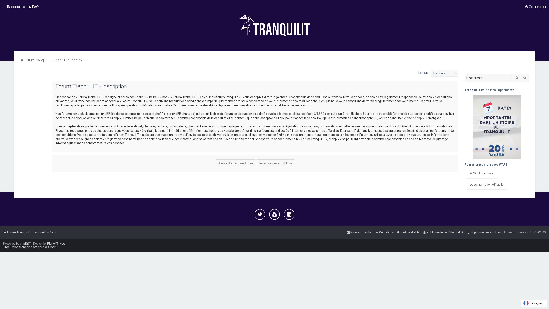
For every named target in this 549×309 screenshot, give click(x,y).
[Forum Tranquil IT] (274, 25)
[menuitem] (33, 7)
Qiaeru (52, 247)
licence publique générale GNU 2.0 (301, 113)
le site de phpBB (381, 113)
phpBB (24, 243)
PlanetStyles (56, 243)
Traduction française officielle (23, 247)
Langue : (424, 72)
